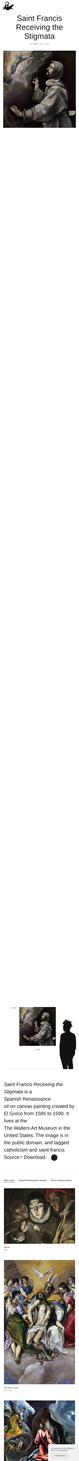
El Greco (34, 44)
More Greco (9, 1180)
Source (11, 1157)
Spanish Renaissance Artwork (33, 1180)
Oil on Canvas (18, 1106)
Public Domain (27, 1142)
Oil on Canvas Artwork (61, 1180)
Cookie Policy (63, 1450)
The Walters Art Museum (30, 1128)
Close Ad (65, 881)
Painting (42, 1106)
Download (34, 1157)
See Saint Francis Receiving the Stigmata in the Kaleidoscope (54, 1157)
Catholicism (16, 1150)
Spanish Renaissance (27, 1099)
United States (18, 1135)
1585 (40, 1113)
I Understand (59, 1455)
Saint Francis (51, 1150)
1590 (58, 1113)
